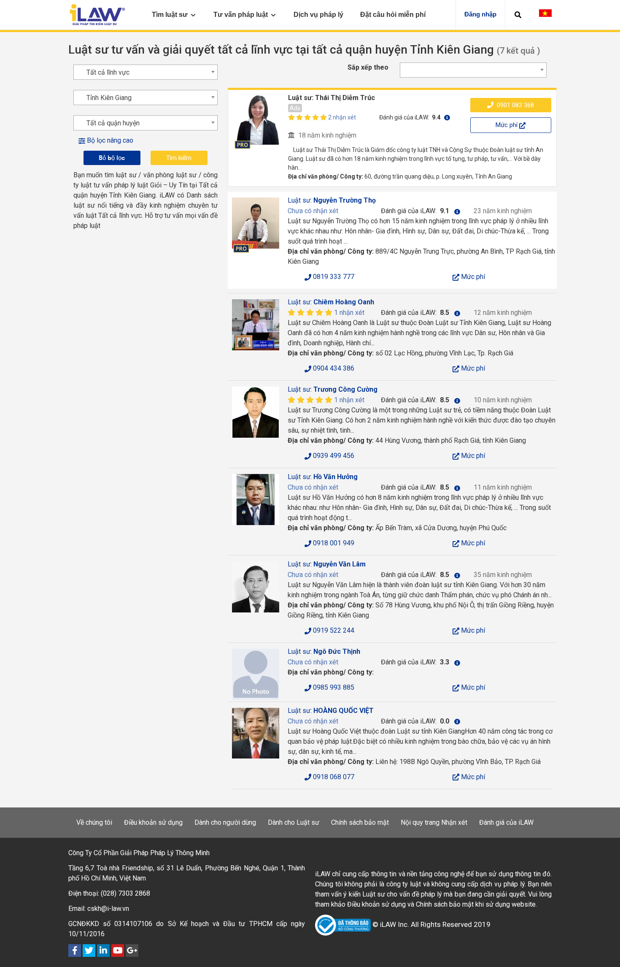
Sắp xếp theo (368, 67)
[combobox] (473, 70)
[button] (518, 15)
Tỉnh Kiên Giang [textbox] (109, 98)
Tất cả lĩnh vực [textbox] (107, 72)
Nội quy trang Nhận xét (434, 822)
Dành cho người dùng (225, 822)
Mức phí (507, 125)
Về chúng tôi (94, 822)
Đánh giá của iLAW (506, 822)
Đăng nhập (480, 14)
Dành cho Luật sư (293, 822)
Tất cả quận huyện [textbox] (113, 123)
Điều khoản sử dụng (153, 822)
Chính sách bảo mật (360, 822)
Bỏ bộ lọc (112, 157)
